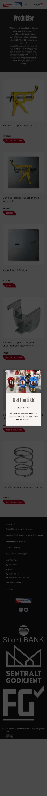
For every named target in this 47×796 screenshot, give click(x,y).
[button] (5, 371)
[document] (23, 398)
